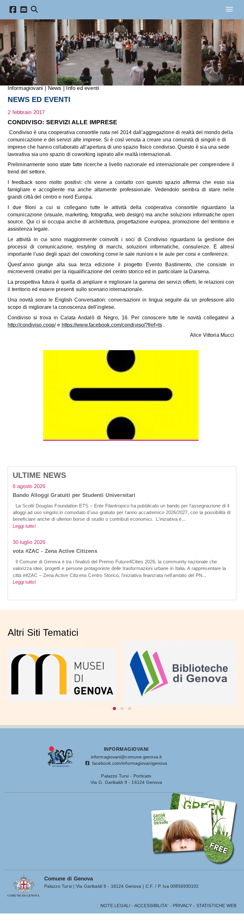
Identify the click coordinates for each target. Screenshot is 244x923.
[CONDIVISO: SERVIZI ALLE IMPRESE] (121, 394)
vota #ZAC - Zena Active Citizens (55, 551)
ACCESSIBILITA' (151, 905)
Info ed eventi (82, 88)
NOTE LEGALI (115, 905)
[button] (114, 708)
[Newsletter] (23, 10)
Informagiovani (25, 88)
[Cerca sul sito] (34, 10)
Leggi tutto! (24, 526)
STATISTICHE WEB (216, 905)
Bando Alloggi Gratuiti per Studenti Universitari (74, 495)
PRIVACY (182, 905)
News (54, 88)
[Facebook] (13, 10)
